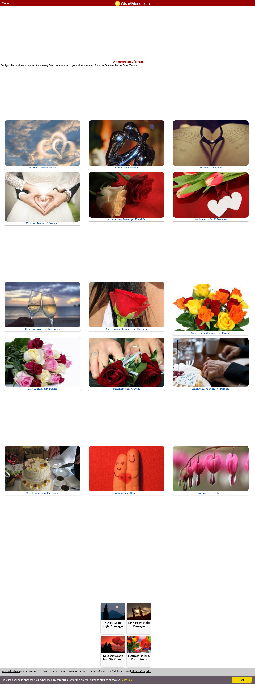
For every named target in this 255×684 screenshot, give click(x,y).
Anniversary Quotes (126, 493)
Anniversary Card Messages (210, 219)
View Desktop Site (141, 671)
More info (126, 679)
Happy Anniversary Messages (42, 329)
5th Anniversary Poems (126, 388)
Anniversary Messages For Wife (126, 219)
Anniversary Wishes (126, 167)
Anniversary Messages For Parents (210, 333)
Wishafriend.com (11, 671)
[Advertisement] (127, 32)
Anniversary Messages (42, 167)
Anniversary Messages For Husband (127, 329)
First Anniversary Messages (42, 223)
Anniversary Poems (210, 167)
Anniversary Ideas (128, 61)
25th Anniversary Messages (42, 493)
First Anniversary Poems (42, 388)
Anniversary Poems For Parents (210, 388)
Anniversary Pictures (210, 493)
